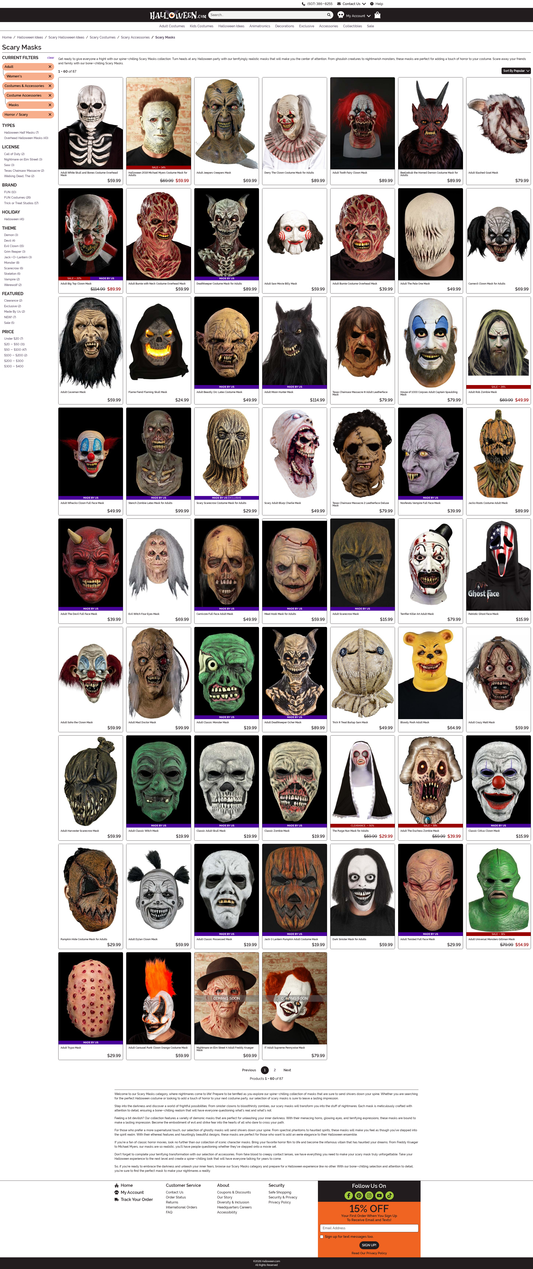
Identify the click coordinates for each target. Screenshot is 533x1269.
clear (50, 58)
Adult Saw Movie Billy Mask (280, 283)
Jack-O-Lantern (16, 257)
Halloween (11, 219)
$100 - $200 (13, 355)
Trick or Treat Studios (18, 203)
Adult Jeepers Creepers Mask (214, 172)
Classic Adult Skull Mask (211, 830)
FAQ (169, 1212)
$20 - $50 (11, 344)
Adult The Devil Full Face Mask (79, 614)
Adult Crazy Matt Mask (481, 722)
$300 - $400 (14, 366)
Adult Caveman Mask (73, 392)
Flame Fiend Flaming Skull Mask (147, 392)
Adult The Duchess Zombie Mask (419, 830)
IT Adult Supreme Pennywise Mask (284, 1047)
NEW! (8, 317)
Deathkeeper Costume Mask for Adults (219, 283)
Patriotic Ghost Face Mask (483, 614)
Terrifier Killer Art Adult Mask (417, 614)
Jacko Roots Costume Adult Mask (488, 503)
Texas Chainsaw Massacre (22, 170)
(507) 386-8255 (320, 4)
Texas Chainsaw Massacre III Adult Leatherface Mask (360, 393)
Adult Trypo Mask (71, 1047)
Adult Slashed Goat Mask (483, 172)
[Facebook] (349, 1195)
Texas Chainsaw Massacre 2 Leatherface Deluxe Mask (361, 504)
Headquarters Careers (234, 1207)
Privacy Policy (280, 1202)
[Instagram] (369, 1195)
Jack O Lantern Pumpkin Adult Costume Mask (291, 939)
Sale (7, 322)
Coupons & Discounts (234, 1192)
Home (127, 1185)
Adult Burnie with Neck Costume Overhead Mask (157, 283)
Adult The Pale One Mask (415, 283)
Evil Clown (11, 246)
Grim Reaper (12, 252)
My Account (132, 1192)
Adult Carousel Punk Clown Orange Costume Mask (158, 1047)
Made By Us (12, 311)
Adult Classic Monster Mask (213, 722)
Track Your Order (137, 1199)
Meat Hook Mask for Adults (280, 614)
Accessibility (227, 1212)
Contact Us (351, 4)
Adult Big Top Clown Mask (76, 283)
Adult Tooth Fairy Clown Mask (350, 172)
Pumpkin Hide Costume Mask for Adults (84, 939)
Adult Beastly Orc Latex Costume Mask (219, 392)
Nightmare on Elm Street (21, 159)
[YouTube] (379, 1195)
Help (379, 4)
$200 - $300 (14, 361)
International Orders (181, 1207)
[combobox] (266, 15)
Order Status (176, 1197)
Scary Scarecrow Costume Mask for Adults (221, 503)
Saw (7, 165)
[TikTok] (389, 1195)
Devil (7, 240)
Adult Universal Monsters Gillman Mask (491, 939)
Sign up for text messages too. (349, 1237)
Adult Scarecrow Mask (346, 614)
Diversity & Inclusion (233, 1202)
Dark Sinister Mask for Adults (349, 939)
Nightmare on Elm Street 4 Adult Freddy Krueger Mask (225, 1049)
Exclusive (10, 306)
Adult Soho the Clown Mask (77, 722)
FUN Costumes (14, 197)
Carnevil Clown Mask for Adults (486, 283)
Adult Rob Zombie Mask (482, 392)
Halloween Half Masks (19, 132)
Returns (172, 1202)
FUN (7, 192)
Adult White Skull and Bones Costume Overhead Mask (89, 174)
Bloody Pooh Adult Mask (414, 722)
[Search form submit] (329, 15)
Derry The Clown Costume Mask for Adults (289, 172)
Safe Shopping (280, 1192)
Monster (9, 263)
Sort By (514, 70)
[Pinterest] (359, 1195)
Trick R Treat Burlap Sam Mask (350, 722)
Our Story (224, 1197)
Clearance (11, 300)
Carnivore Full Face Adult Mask (215, 614)
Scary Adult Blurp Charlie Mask (282, 503)
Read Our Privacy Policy (369, 1253)
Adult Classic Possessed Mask (214, 939)
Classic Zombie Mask (277, 830)
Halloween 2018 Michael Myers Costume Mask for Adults (157, 174)
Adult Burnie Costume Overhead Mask (355, 283)
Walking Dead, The (17, 176)
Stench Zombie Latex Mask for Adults (150, 503)
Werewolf (10, 285)
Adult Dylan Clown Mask (143, 939)
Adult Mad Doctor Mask (142, 722)
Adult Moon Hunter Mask (278, 392)
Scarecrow (11, 268)
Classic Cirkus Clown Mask (484, 830)
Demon (9, 235)
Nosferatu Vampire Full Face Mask (420, 503)
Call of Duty (12, 154)
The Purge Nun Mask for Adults (351, 830)
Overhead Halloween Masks (23, 138)
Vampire (10, 279)
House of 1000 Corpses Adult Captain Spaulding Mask (429, 393)
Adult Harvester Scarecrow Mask (80, 830)
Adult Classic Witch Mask (143, 830)
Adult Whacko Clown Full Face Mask (82, 503)
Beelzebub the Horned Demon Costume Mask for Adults (429, 174)
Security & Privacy (283, 1197)
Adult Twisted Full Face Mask (417, 939)
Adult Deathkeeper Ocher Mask (282, 722)
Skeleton (10, 274)
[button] (353, 15)
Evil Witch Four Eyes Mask (143, 614)
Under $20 (11, 339)
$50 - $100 (12, 350)
